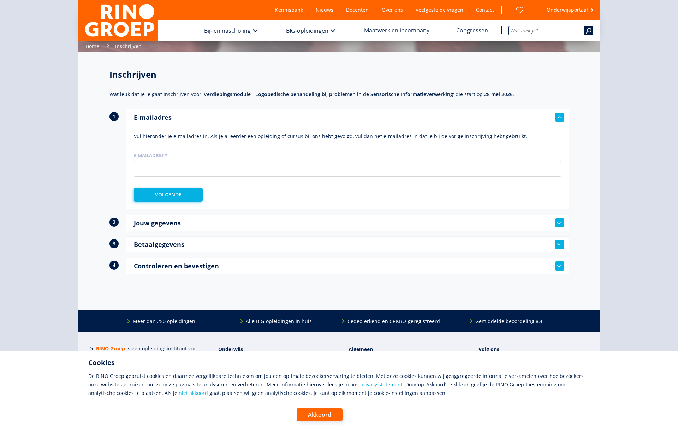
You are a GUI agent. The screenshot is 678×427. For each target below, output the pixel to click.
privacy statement (381, 384)
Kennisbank (289, 9)
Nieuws (324, 9)
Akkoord (319, 415)
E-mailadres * (150, 155)
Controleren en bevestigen (176, 266)
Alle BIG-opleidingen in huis (279, 321)
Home (92, 46)
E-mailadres (153, 117)
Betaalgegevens (159, 244)
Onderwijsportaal (567, 9)
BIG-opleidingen (307, 31)
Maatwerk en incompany (396, 30)
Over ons (392, 9)
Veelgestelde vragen (439, 9)
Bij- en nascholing (227, 31)
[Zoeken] (588, 30)
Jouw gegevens (157, 223)
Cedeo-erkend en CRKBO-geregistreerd (393, 321)
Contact (485, 9)
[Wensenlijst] (520, 10)
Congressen (472, 30)
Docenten (357, 9)
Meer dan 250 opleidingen (164, 321)
